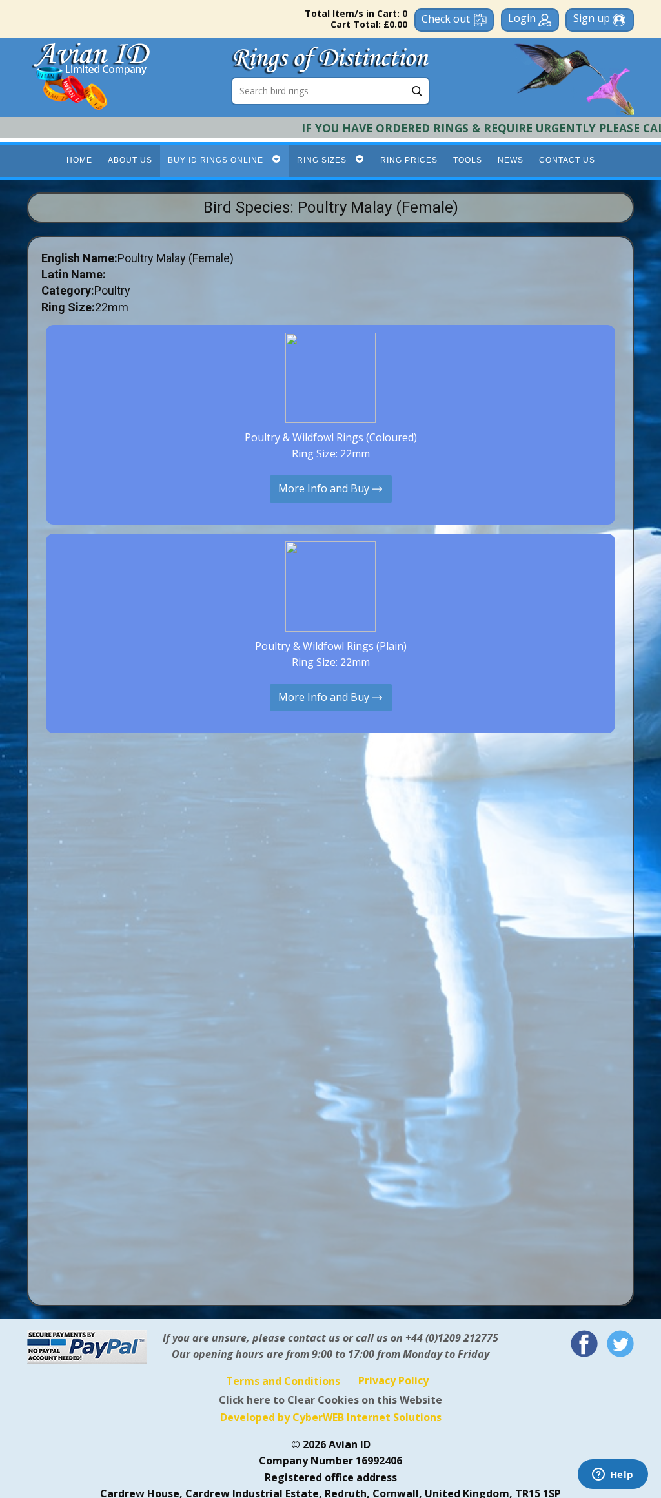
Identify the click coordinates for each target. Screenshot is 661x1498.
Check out (446, 19)
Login (523, 18)
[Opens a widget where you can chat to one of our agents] (612, 1475)
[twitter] (620, 1343)
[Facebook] (584, 1343)
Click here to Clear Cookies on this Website (330, 1400)
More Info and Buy (325, 488)
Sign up (593, 18)
